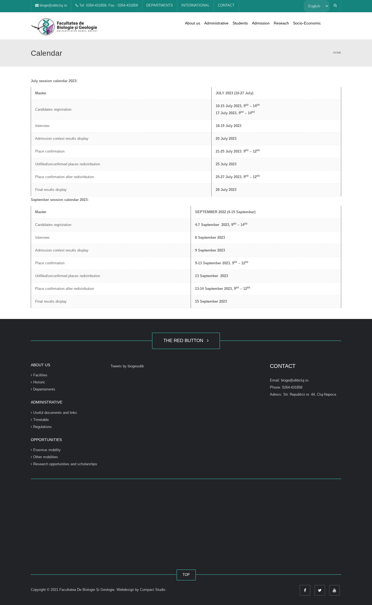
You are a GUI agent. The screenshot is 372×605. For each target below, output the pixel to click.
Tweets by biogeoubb (127, 366)
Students (240, 23)
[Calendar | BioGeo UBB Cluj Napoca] (65, 26)
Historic (38, 382)
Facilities (39, 375)
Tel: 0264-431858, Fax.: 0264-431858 (108, 5)
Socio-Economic (307, 23)
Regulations (42, 427)
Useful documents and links (54, 413)
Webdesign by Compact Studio (141, 590)
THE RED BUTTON (184, 340)
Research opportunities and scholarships (64, 464)
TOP (186, 575)
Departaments (43, 389)
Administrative (216, 23)
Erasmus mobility (46, 450)
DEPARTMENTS (159, 5)
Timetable (40, 420)
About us (192, 23)
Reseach (281, 23)
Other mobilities (45, 457)
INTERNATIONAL (195, 5)
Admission (261, 23)
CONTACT (226, 5)
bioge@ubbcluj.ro (53, 5)
